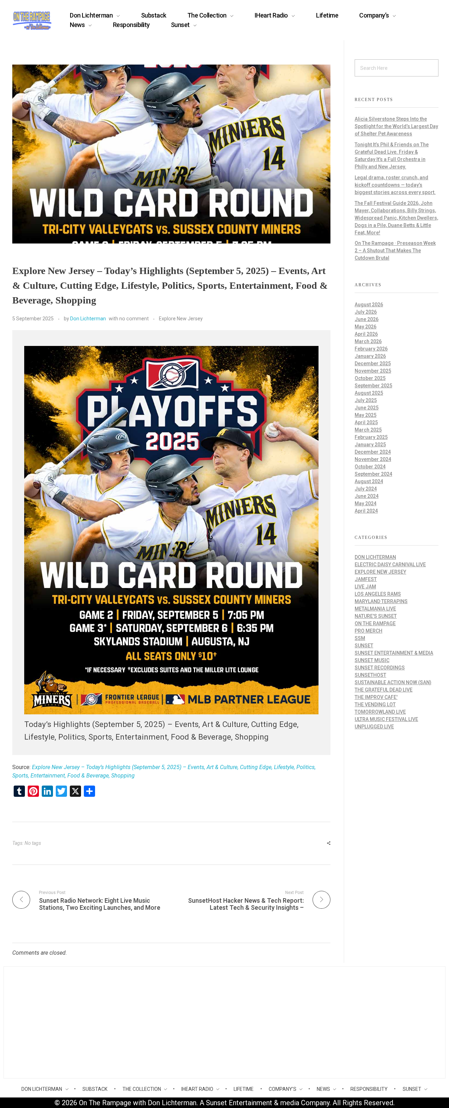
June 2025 (366, 408)
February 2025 (371, 437)
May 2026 (365, 326)
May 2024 (365, 503)
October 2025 (370, 378)
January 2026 (370, 356)
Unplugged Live (374, 726)
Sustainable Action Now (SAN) (393, 682)
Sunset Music (372, 660)
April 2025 (366, 422)
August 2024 (369, 481)
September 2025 (373, 385)
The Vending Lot (375, 704)
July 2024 (366, 489)
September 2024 (373, 474)
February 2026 (371, 349)
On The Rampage (375, 623)
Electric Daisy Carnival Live (390, 564)
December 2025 (373, 363)
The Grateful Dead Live (384, 690)
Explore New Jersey (181, 318)
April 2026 (366, 334)
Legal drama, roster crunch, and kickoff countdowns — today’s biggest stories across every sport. (395, 185)
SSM (360, 638)
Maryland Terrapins (381, 601)
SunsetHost (370, 675)
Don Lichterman (88, 318)
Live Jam (365, 586)
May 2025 (365, 415)
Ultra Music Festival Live (386, 719)
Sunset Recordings (380, 667)
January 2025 (370, 444)
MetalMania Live (375, 609)
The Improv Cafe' (376, 697)
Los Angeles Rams (378, 594)
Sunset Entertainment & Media (394, 653)
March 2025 (368, 430)
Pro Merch (368, 631)
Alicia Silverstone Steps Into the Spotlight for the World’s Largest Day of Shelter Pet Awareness (396, 126)
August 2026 (369, 304)
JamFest (366, 579)
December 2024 (373, 452)
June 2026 (366, 319)
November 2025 (373, 371)
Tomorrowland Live (380, 712)
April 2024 (366, 511)
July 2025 (366, 400)
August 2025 (369, 393)
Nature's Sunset (376, 616)
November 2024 (373, 459)
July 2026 (366, 312)
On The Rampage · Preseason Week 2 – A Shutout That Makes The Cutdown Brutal (395, 250)
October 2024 (370, 466)
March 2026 (368, 341)
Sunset (364, 645)
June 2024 (366, 496)
